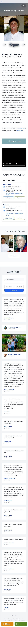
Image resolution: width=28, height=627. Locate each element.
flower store (19, 130)
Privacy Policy (10, 620)
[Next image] (25, 343)
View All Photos (14, 256)
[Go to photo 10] (17, 350)
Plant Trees (19, 198)
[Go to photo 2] (9, 350)
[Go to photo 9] (16, 350)
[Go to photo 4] (11, 350)
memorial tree (21, 128)
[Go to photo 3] (10, 350)
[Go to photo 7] (14, 350)
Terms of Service (18, 620)
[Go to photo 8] (15, 350)
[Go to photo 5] (12, 350)
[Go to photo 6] (13, 350)
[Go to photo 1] (8, 350)
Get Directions (8, 198)
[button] (14, 343)
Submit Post (14, 290)
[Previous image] (3, 343)
